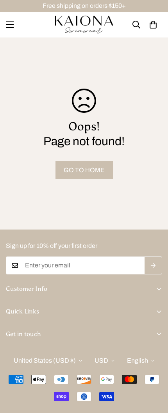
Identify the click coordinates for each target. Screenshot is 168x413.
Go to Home (84, 170)
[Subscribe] (153, 265)
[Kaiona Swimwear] (84, 24)
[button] (153, 25)
